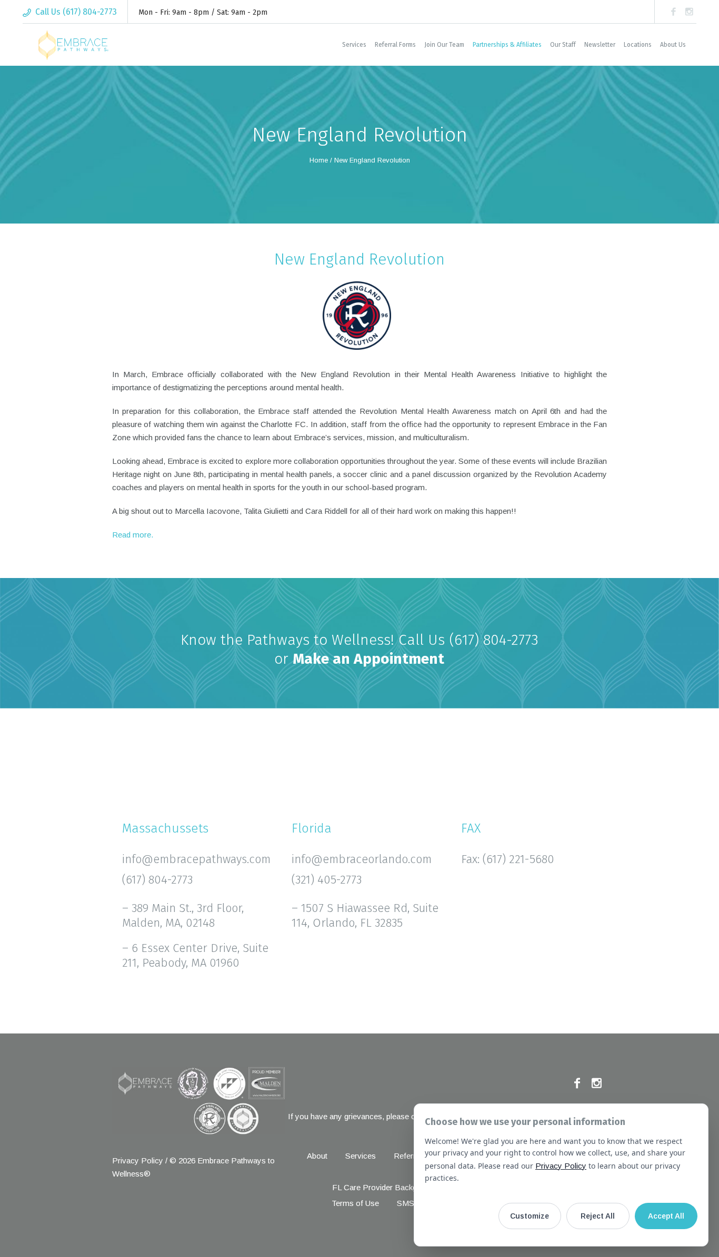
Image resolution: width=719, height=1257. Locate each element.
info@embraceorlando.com (362, 859)
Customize (529, 1216)
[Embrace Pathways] (198, 1100)
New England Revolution (359, 259)
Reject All (598, 1216)
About (317, 1155)
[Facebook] (673, 11)
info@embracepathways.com (196, 859)
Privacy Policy (137, 1160)
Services (360, 1155)
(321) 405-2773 (327, 880)
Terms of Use (355, 1203)
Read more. (132, 534)
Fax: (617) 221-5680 (507, 859)
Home (318, 160)
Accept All (666, 1216)
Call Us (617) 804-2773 (76, 12)
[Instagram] (689, 11)
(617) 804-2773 (493, 639)
